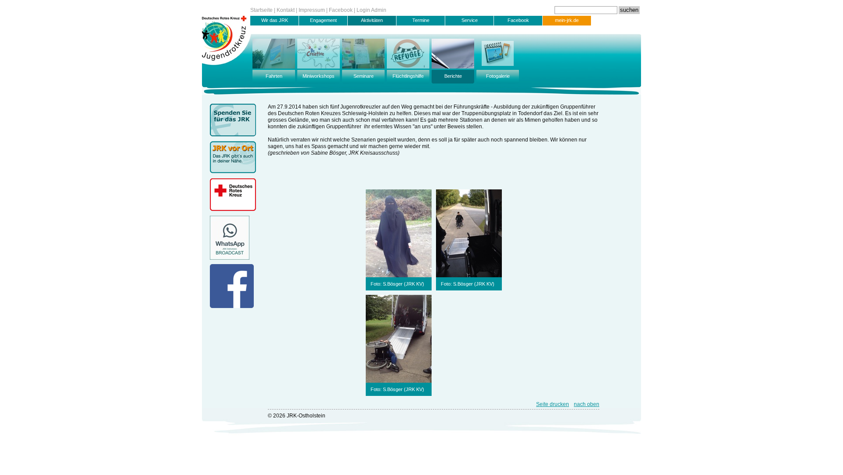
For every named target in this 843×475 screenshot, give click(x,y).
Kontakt (286, 10)
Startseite (261, 10)
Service (469, 20)
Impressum (312, 10)
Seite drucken (552, 404)
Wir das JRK (274, 20)
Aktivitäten (372, 20)
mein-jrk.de (567, 20)
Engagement (323, 20)
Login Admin (371, 10)
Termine (420, 20)
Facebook (341, 10)
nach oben (586, 404)
